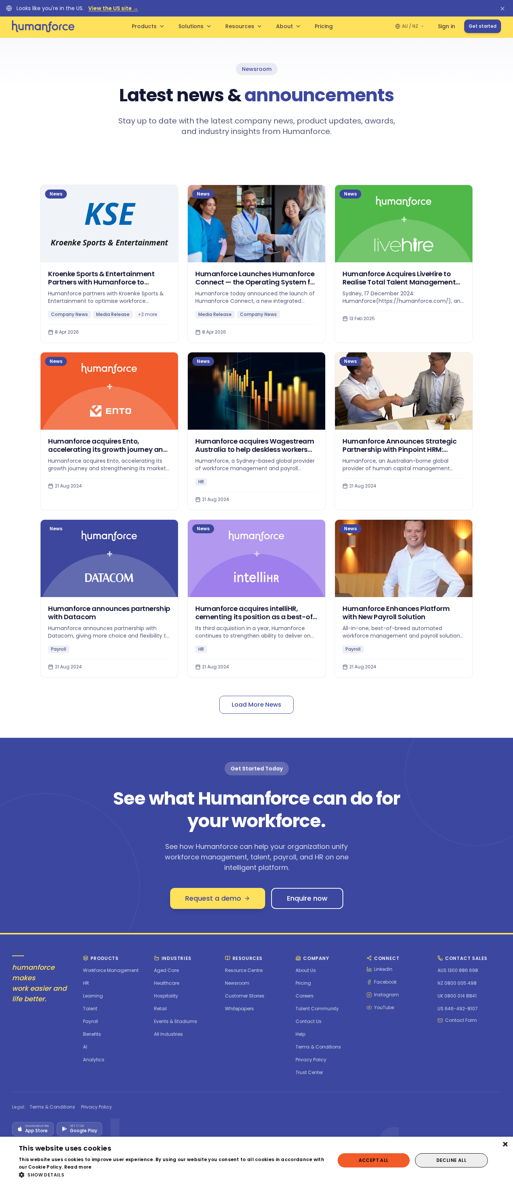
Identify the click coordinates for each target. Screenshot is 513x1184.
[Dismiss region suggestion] (502, 8)
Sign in (446, 26)
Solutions (191, 26)
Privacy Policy (96, 1107)
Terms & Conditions (52, 1107)
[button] (172, 1174)
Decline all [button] (451, 1160)
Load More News (256, 704)
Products (144, 26)
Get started (482, 26)
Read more (78, 1167)
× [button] (504, 1145)
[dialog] (256, 1160)
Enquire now (307, 898)
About (284, 26)
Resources (239, 26)
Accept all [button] (374, 1160)
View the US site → (113, 8)
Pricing (324, 26)
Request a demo (213, 898)
